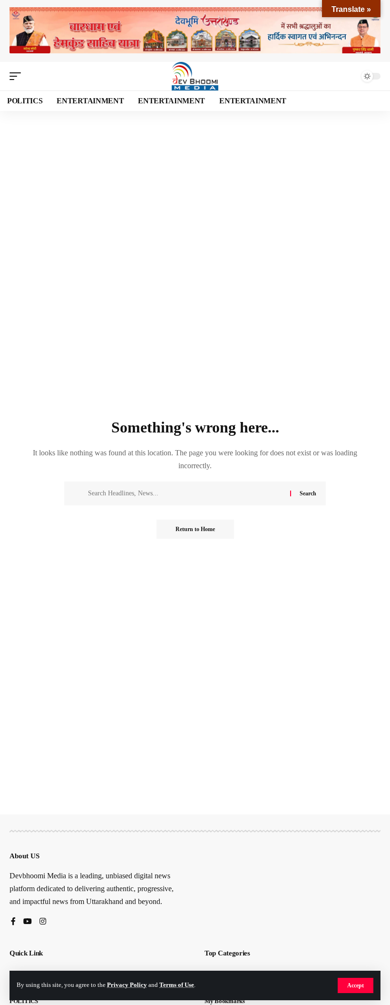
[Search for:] (185, 493)
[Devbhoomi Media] (195, 76)
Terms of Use (176, 985)
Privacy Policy (127, 985)
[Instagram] (43, 922)
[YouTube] (27, 922)
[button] (355, 985)
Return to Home (195, 529)
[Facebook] (13, 922)
